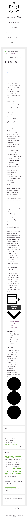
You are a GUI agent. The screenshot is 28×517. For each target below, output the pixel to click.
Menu (6, 428)
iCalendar (12, 323)
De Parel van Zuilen (13, 515)
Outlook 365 (13, 325)
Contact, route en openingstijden (13, 498)
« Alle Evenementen (10, 53)
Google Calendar (14, 321)
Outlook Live (13, 327)
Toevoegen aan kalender (14, 307)
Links (6, 501)
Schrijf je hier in (17, 468)
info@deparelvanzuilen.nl (11, 444)
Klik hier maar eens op (10, 487)
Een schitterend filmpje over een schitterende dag (13, 473)
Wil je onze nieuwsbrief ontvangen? (13, 456)
